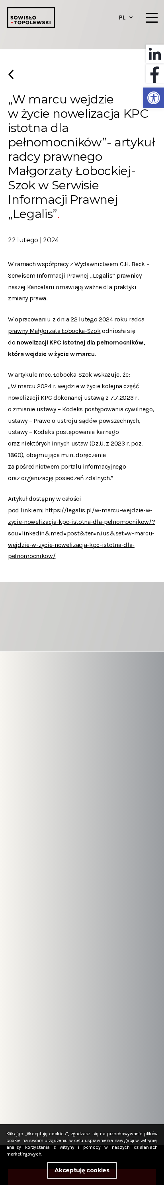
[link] (153, 98)
